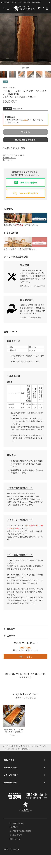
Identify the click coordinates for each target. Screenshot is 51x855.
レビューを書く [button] (25, 656)
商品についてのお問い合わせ (13, 155)
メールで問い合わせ (28, 193)
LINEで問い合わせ (28, 182)
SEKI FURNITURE (24, 2)
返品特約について (9, 157)
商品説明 (11, 628)
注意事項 (11, 635)
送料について (8, 160)
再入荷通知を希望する (25, 140)
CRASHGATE (36, 2)
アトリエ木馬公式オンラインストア (17, 746)
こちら (25, 119)
